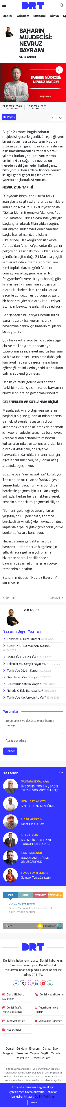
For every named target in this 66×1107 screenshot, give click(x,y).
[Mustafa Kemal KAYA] (10, 786)
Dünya (54, 16)
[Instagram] (30, 983)
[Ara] (62, 5)
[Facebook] (16, 983)
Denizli (7, 16)
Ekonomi (39, 16)
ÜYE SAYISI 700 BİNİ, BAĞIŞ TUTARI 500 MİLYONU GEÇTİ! (40, 788)
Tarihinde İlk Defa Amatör (24, 639)
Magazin (8, 1053)
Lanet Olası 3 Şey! (33, 824)
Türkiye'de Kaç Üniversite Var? (27, 697)
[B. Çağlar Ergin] (10, 821)
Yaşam (34, 1053)
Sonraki (55, 598)
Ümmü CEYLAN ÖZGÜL (35, 801)
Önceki (10, 598)
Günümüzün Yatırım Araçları (24, 684)
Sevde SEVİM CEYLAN (34, 872)
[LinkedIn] (36, 983)
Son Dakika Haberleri (50, 1021)
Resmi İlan (22, 1058)
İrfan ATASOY (29, 835)
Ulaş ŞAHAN (27, 56)
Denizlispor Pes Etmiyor (22, 677)
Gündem (23, 16)
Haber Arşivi (14, 1030)
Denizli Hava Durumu (52, 995)
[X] (23, 983)
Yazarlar (56, 1053)
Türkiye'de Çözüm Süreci (22, 671)
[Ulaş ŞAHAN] (8, 31)
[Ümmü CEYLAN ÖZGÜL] (10, 803)
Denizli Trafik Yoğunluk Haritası (12, 1010)
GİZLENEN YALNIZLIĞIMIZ (38, 806)
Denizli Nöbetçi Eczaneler (13, 997)
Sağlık (45, 1053)
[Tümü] (61, 773)
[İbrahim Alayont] (10, 857)
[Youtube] (43, 983)
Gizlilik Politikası (45, 1096)
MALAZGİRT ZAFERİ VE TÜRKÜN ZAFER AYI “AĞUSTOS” (36, 842)
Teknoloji (22, 1053)
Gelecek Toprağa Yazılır (36, 877)
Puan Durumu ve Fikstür (46, 1010)
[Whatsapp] (50, 983)
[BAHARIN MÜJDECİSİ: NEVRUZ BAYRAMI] (33, 82)
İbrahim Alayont (32, 852)
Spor (56, 1048)
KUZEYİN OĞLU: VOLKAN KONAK (28, 646)
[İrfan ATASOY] (10, 839)
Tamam (33, 1102)
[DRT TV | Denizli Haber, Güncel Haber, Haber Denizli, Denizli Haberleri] (33, 5)
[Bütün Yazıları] (61, 631)
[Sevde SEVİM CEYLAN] (10, 875)
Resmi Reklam (41, 1058)
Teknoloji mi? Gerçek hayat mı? (27, 664)
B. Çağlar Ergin (31, 819)
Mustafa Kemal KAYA (35, 781)
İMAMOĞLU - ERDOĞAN (23, 657)
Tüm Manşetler (16, 1021)
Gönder (10, 751)
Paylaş (11, 116)
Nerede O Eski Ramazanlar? (25, 691)
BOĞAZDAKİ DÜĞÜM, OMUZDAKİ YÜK (35, 860)
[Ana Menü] (4, 5)
